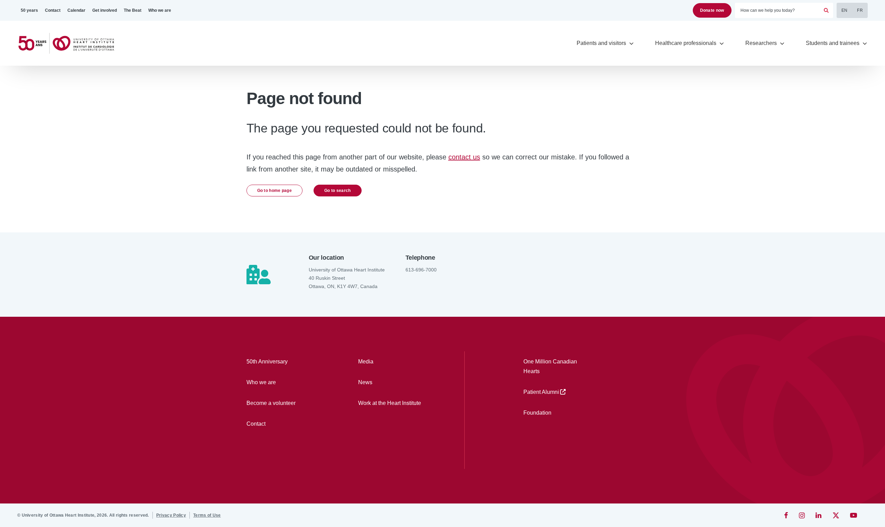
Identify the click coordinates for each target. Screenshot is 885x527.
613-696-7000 (421, 269)
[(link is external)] (786, 515)
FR (860, 10)
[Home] (69, 43)
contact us (464, 157)
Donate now (712, 10)
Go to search (337, 190)
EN (844, 10)
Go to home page (274, 190)
